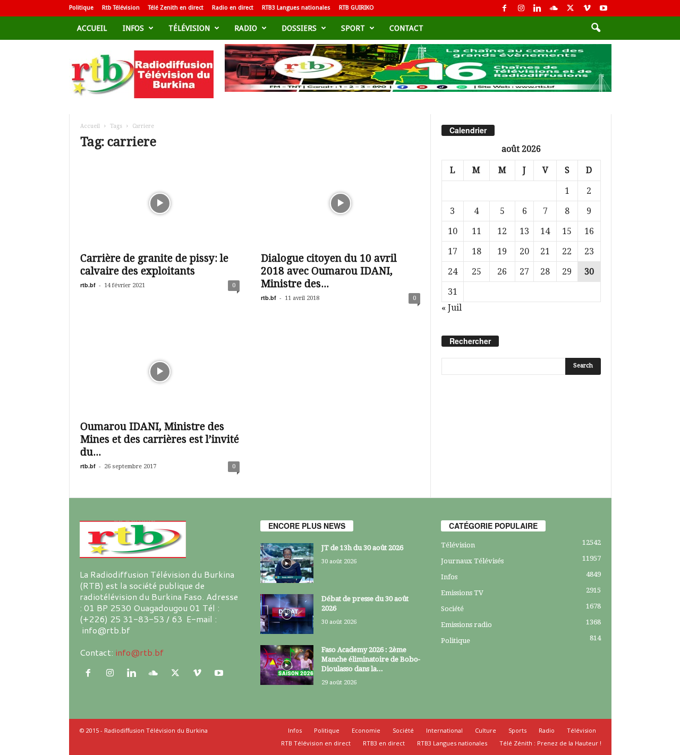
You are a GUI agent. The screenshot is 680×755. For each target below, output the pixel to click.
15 (567, 231)
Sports (517, 730)
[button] (595, 28)
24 (452, 272)
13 (524, 231)
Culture (485, 730)
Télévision (189, 28)
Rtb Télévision (121, 7)
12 (502, 231)
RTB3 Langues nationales (296, 7)
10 (452, 231)
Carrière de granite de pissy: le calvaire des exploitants (154, 264)
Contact (406, 28)
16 (589, 231)
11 (476, 231)
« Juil (451, 308)
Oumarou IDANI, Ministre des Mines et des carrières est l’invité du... (159, 439)
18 (476, 251)
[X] (570, 8)
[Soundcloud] (554, 8)
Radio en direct (232, 7)
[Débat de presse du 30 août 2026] (286, 614)
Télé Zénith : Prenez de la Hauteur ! (550, 743)
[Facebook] (504, 8)
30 (589, 272)
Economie (366, 730)
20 (524, 251)
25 (476, 272)
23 (589, 251)
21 (545, 251)
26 (502, 272)
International (444, 730)
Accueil (92, 28)
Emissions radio (466, 625)
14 (545, 231)
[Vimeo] (587, 8)
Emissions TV (462, 593)
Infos (133, 28)
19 (502, 251)
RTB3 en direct (384, 743)
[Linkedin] (537, 8)
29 (567, 272)
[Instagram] (521, 8)
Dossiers (299, 28)
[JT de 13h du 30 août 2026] (286, 563)
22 (567, 251)
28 (545, 272)
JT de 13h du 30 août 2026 (362, 548)
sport (353, 28)
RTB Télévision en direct (316, 743)
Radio (245, 28)
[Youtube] (603, 8)
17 (452, 251)
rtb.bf (88, 285)
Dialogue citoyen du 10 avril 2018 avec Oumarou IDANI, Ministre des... (329, 271)
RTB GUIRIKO (356, 7)
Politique (81, 7)
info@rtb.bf (139, 652)
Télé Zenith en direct (175, 7)
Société (452, 609)
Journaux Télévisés (472, 561)
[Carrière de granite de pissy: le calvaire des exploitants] (160, 203)
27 (524, 272)
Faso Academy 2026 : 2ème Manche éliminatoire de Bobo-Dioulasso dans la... (370, 659)
